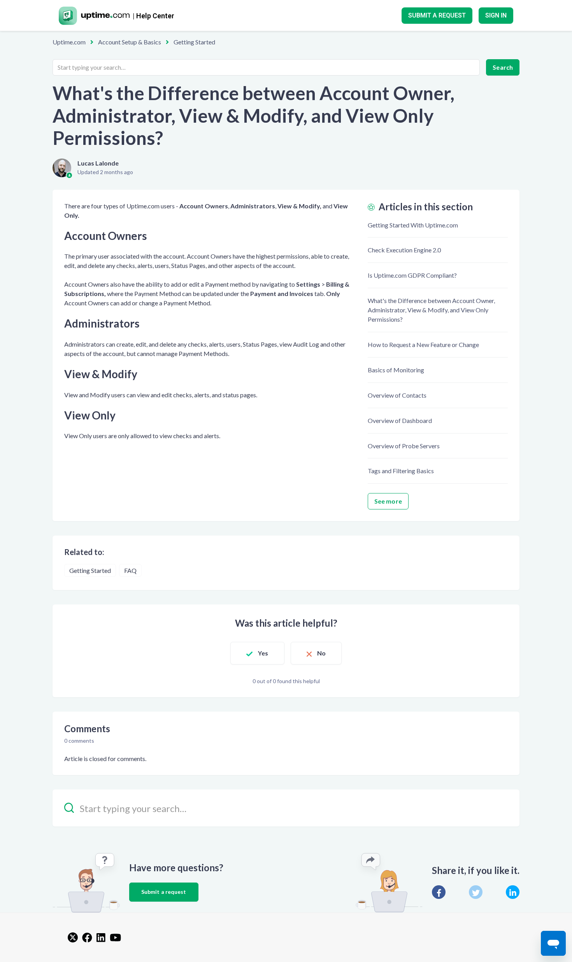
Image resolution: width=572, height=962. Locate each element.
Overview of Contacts (397, 395)
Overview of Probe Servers (404, 445)
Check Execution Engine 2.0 (404, 250)
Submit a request (437, 15)
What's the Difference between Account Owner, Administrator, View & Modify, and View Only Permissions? (431, 310)
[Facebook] (439, 892)
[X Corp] (476, 892)
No (321, 653)
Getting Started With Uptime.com (413, 225)
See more (388, 501)
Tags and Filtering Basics (401, 470)
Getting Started (194, 42)
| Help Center (153, 16)
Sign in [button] (496, 15)
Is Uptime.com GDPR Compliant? (412, 275)
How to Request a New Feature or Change (423, 344)
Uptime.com (69, 42)
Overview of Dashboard (400, 420)
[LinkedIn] (512, 892)
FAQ (130, 570)
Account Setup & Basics (129, 42)
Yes (263, 653)
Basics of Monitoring (396, 370)
